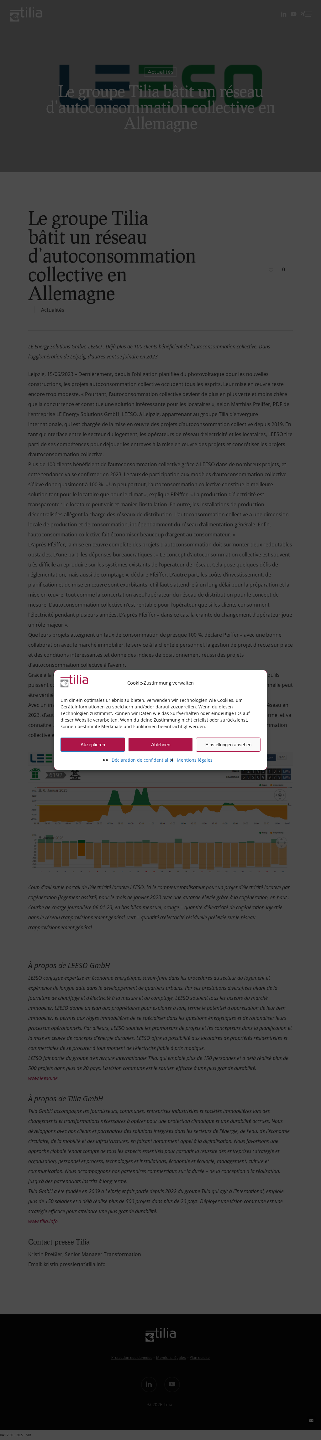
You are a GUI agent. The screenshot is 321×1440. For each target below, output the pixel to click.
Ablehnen (160, 744)
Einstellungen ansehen (228, 744)
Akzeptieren (93, 744)
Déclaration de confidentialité (143, 760)
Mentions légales (195, 760)
